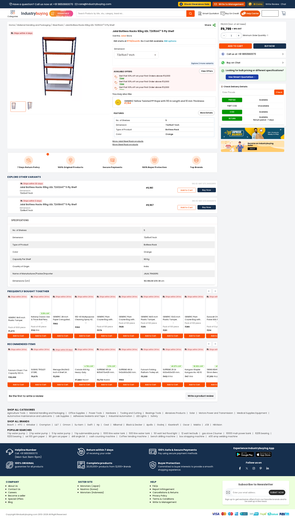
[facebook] (240, 470)
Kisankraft (173, 424)
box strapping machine (191, 436)
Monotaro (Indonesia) (92, 492)
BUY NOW (270, 46)
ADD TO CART (235, 46)
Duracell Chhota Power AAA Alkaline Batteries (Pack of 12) (216, 319)
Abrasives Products (175, 413)
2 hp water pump (38, 433)
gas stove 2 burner (212, 433)
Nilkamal (117, 424)
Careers (12, 492)
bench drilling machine (163, 436)
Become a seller (16, 495)
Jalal (124, 35)
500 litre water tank (139, 433)
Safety (154, 416)
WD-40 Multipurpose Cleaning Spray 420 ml (84, 319)
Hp (98, 424)
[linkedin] (267, 470)
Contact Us (14, 489)
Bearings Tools (153, 413)
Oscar (186, 424)
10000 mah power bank (238, 433)
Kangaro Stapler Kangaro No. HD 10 (193, 371)
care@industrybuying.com (94, 4)
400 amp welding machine (223, 436)
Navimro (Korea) (89, 489)
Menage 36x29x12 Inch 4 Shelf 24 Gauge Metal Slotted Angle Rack (62, 373)
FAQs (155, 486)
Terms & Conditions (163, 498)
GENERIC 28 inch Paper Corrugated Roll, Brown (61, 319)
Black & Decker (134, 424)
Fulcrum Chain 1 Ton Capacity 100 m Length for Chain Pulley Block (17, 374)
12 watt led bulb (189, 433)
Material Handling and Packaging (33, 25)
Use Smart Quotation (240, 77)
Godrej (160, 424)
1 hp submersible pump (87, 433)
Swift (90, 424)
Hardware (111, 413)
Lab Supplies (62, 416)
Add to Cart (187, 190)
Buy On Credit (232, 13)
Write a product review (201, 395)
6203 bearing (14, 436)
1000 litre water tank (114, 433)
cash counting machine (102, 436)
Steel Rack (58, 25)
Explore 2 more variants (202, 63)
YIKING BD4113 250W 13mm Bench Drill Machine (216, 372)
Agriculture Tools (16, 413)
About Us (13, 486)
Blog (10, 502)
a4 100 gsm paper (35, 436)
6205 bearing (262, 433)
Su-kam (79, 424)
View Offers (207, 71)
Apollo (149, 424)
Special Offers (15, 498)
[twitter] (247, 470)
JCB (207, 424)
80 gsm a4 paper (58, 436)
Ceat (106, 424)
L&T (57, 424)
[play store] (245, 455)
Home (12, 25)
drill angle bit (78, 436)
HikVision (217, 424)
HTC (20, 424)
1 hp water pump (16, 433)
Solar (192, 413)
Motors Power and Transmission (216, 413)
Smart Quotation (211, 13)
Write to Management (165, 502)
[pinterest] (261, 470)
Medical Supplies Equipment (252, 413)
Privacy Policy (160, 495)
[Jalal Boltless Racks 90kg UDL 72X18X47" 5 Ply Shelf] (13, 204)
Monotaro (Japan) (90, 486)
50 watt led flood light (165, 433)
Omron (67, 424)
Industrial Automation (120, 416)
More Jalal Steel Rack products (127, 141)
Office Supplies (77, 413)
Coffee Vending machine (133, 436)
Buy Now (206, 190)
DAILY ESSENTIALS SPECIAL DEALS (63, 13)
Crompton (45, 424)
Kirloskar (31, 424)
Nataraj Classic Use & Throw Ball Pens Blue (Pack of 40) (40, 319)
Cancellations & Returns (165, 492)
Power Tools (95, 413)
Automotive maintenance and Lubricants (29, 416)
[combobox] (136, 55)
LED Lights (141, 416)
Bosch (10, 424)
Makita (197, 424)
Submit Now (277, 492)
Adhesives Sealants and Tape (89, 416)
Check (279, 92)
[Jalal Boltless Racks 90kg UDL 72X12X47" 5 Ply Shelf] (13, 186)
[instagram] (254, 470)
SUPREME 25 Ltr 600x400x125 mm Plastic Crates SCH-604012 (172, 373)
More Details (206, 112)
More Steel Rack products (125, 144)
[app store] (264, 455)
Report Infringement (163, 489)
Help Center (252, 13)
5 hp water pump (61, 433)
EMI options (170, 41)
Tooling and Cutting (131, 413)
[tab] (20, 220)
